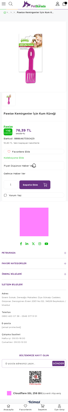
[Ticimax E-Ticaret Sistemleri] (34, 402)
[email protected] (11, 327)
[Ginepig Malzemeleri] (11, 12)
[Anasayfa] (7, 12)
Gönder (58, 363)
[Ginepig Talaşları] (14, 12)
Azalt (6, 184)
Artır (15, 184)
